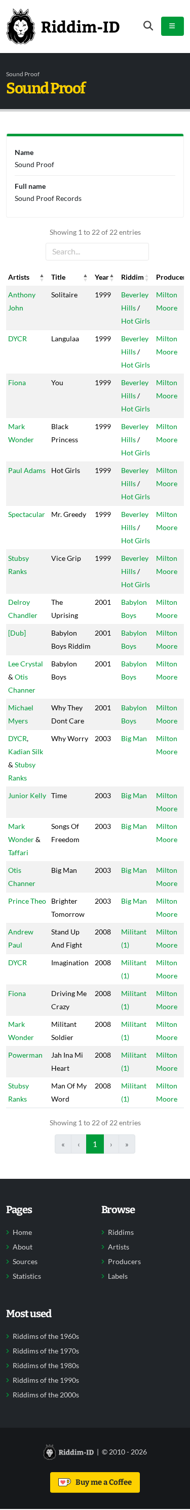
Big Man (134, 738)
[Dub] (17, 633)
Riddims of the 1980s (46, 1366)
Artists (118, 1247)
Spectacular (26, 514)
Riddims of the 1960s (46, 1336)
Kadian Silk (25, 751)
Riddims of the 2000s (46, 1395)
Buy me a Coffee (102, 1482)
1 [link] (95, 1144)
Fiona (17, 382)
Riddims (121, 1232)
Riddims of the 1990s (46, 1380)
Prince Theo (27, 901)
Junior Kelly (27, 795)
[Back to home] (63, 26)
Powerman (25, 1055)
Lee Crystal (25, 663)
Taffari (18, 852)
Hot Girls (135, 321)
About (22, 1247)
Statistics (27, 1276)
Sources (25, 1262)
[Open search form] (148, 26)
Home (22, 1232)
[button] (42, 277)
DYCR (17, 338)
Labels (118, 1276)
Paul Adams (27, 470)
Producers (124, 1262)
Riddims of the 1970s (46, 1351)
